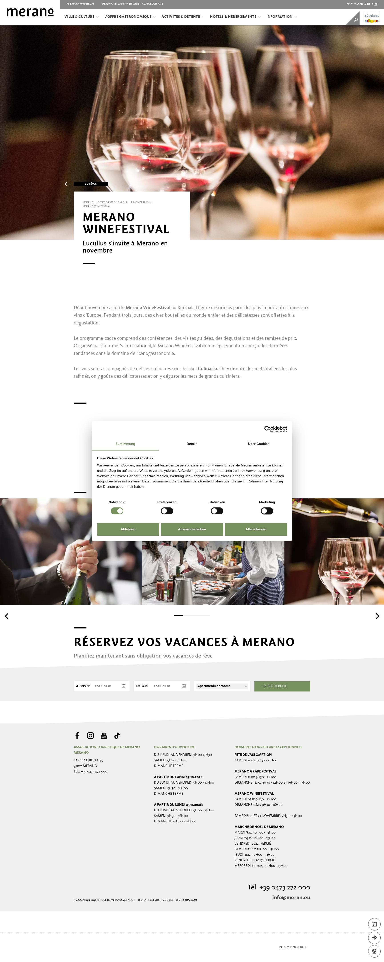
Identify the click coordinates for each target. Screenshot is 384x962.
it (355, 4)
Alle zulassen (256, 529)
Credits (155, 900)
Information (279, 17)
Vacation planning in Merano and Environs (132, 4)
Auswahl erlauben (192, 529)
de (348, 4)
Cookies (168, 900)
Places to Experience (80, 4)
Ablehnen (128, 529)
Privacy (142, 900)
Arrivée (83, 686)
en (361, 4)
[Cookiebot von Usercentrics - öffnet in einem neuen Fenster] (267, 429)
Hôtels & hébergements (233, 17)
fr (375, 4)
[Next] (377, 616)
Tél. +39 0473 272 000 (279, 887)
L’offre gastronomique (128, 17)
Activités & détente (181, 17)
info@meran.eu (291, 898)
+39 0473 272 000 (94, 771)
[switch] (167, 510)
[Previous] (7, 616)
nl (368, 4)
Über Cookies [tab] (258, 444)
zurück (91, 184)
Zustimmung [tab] (125, 444)
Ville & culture (79, 17)
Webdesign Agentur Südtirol (79, 948)
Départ (142, 686)
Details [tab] (192, 444)
